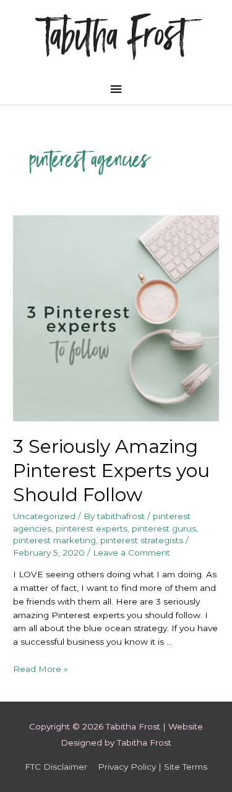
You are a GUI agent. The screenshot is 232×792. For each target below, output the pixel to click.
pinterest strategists (141, 540)
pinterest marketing (54, 540)
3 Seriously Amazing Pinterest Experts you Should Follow (111, 470)
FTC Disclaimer (56, 767)
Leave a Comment (131, 552)
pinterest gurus (164, 528)
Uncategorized (44, 516)
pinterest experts (91, 528)
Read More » (40, 669)
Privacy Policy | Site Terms (152, 767)
